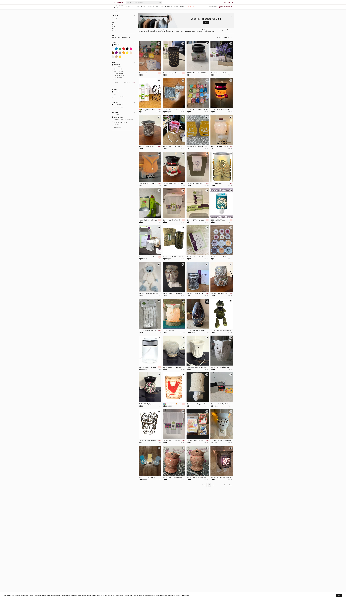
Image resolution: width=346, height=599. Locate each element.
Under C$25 (117, 67)
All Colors (117, 45)
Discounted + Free (119, 97)
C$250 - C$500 (119, 75)
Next (230, 485)
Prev (203, 485)
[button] (130, 2)
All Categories (116, 18)
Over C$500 (118, 77)
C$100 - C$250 (119, 73)
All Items (116, 92)
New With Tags (118, 107)
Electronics (150, 7)
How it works (213, 6)
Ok (339, 595)
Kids (138, 7)
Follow (206, 23)
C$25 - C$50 (118, 69)
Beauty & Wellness (166, 7)
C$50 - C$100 (118, 71)
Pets (157, 7)
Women (127, 7)
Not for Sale (117, 127)
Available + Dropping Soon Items (124, 120)
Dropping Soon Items (120, 122)
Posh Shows (190, 7)
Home (143, 7)
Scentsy (118, 12)
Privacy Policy (185, 595)
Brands (176, 7)
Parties (182, 7)
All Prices (117, 64)
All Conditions (118, 104)
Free (115, 94)
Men (133, 7)
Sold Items (117, 125)
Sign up (231, 2)
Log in (225, 2)
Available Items (118, 117)
